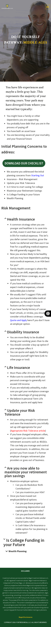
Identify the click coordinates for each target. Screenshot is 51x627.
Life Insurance (18, 367)
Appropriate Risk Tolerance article (28, 430)
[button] (47, 6)
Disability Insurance (23, 332)
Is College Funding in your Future (23, 542)
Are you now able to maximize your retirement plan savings (25, 472)
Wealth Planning (18, 551)
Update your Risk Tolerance (19, 412)
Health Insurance (21, 219)
